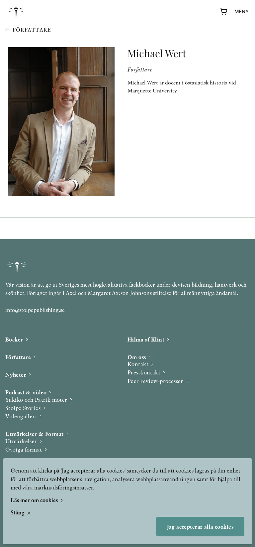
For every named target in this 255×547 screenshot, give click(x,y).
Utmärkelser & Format (34, 433)
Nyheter (15, 374)
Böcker (14, 339)
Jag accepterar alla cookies (200, 526)
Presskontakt (144, 372)
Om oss (137, 356)
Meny (241, 11)
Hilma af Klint (146, 339)
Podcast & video (25, 392)
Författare (32, 29)
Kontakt (138, 363)
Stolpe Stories (23, 407)
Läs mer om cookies (35, 500)
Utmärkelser (21, 441)
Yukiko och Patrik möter (36, 399)
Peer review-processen (156, 380)
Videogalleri (21, 416)
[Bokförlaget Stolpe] (16, 12)
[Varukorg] (224, 12)
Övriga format (23, 449)
